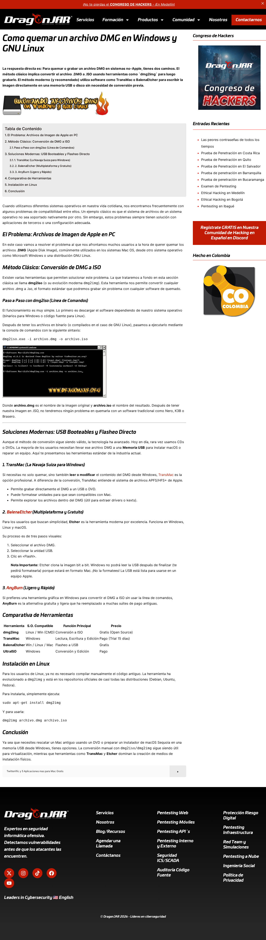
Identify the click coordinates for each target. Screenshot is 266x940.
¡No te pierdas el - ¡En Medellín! (129, 4)
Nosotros (218, 20)
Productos (148, 20)
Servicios (85, 20)
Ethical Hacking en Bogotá (222, 199)
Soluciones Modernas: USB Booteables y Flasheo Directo (49, 154)
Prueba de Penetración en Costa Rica (230, 153)
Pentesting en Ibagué (217, 206)
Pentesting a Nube (241, 856)
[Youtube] (9, 883)
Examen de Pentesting (218, 186)
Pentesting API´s (173, 832)
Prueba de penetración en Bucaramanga (232, 179)
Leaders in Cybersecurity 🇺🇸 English (38, 898)
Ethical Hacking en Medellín (223, 193)
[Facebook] (52, 873)
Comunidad (183, 20)
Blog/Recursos (110, 832)
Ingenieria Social (239, 866)
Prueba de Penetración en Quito (226, 160)
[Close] (262, 3)
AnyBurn (14, 588)
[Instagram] (23, 873)
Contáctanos (108, 855)
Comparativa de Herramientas (29, 178)
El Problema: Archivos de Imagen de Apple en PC (42, 135)
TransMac (166, 475)
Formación (112, 20)
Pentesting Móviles (176, 822)
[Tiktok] (37, 873)
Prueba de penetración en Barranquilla (231, 173)
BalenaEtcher (19, 512)
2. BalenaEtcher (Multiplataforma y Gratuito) (43, 165)
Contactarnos (249, 20)
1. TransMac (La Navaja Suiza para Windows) (42, 160)
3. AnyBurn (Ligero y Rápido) (33, 172)
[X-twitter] (9, 873)
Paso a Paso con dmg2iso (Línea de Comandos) (44, 147)
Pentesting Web (172, 813)
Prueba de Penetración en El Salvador (231, 166)
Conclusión (16, 191)
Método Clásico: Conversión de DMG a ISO (39, 141)
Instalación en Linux (22, 184)
